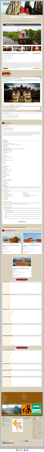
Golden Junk (5, 321)
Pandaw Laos (5, 365)
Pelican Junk (5, 296)
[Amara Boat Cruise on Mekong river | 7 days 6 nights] (12, 238)
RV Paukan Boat (5, 378)
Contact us (24, 399)
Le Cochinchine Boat (6, 353)
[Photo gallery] (13, 443)
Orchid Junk (5, 338)
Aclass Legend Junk (6, 297)
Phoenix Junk (5, 290)
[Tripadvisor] (3, 443)
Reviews (6, 75)
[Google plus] (11, 443)
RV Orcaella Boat (5, 384)
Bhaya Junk (4, 318)
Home (3, 21)
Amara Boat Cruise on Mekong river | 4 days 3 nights (21, 269)
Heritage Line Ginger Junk (6, 344)
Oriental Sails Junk (5, 288)
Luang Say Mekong (5, 367)
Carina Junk (4, 291)
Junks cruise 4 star (6, 294)
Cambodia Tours (5, 397)
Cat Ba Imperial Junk (6, 327)
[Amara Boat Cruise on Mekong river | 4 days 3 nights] (22, 261)
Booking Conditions (25, 397)
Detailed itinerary (7, 71)
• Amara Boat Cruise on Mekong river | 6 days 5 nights (11, 116)
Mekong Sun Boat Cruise (6, 368)
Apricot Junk (5, 292)
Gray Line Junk (5, 304)
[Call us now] (22, 450)
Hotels (3, 401)
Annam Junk (5, 286)
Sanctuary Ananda (5, 382)
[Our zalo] (24, 450)
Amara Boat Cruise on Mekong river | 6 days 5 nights (31, 246)
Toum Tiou (4, 355)
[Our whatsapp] (17, 450)
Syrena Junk (5, 303)
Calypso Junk (5, 299)
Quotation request (37, 68)
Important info (6, 73)
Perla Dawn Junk (5, 341)
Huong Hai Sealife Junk (6, 322)
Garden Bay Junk (5, 302)
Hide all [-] (40, 76)
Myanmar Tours (5, 400)
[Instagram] (9, 443)
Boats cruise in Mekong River (13, 21)
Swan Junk (4, 285)
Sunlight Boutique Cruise (6, 325)
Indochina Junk (5, 298)
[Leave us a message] (19, 450)
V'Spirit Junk (5, 287)
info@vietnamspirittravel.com (6, 424)
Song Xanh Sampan (5, 352)
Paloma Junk (5, 306)
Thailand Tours (5, 399)
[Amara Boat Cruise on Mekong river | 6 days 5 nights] (32, 238)
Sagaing (20, 272)
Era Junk (4, 339)
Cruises (6, 21)
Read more (38, 438)
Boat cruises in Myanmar (21, 21)
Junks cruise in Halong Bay (22, 279)
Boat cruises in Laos (6, 363)
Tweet (9, 68)
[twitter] (6, 443)
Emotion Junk (5, 307)
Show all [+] (36, 76)
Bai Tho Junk (5, 284)
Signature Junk (5, 317)
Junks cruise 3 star (6, 281)
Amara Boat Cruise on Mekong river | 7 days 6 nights (11, 246)
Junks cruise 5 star (6, 309)
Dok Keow (4, 366)
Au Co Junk (4, 319)
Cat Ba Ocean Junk (5, 326)
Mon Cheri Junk (5, 340)
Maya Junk (4, 343)
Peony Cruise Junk (5, 337)
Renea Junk (4, 305)
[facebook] (4, 443)
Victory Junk (5, 300)
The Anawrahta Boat (6, 380)
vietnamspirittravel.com (5, 426)
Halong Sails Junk (5, 283)
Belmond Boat (5, 379)
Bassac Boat (5, 351)
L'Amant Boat (5, 356)
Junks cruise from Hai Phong (8, 335)
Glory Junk (4, 289)
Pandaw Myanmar (5, 381)
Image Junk (4, 301)
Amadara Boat (5, 357)
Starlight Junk (5, 320)
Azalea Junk (5, 342)
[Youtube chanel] (8, 443)
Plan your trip (24, 398)
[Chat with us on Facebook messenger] (27, 450)
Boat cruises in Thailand (7, 370)
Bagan (12, 56)
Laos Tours (4, 398)
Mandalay (5, 56)
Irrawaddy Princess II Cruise (7, 385)
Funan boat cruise (5, 354)
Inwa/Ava (9, 56)
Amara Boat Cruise (28, 21)
